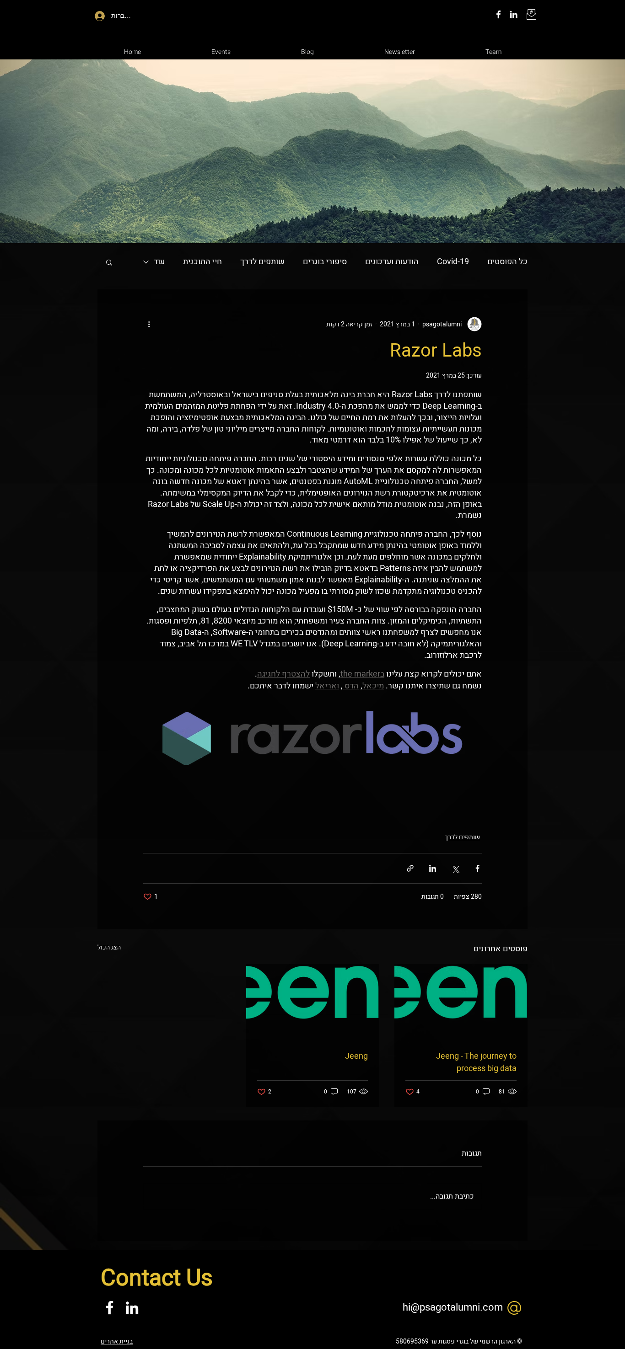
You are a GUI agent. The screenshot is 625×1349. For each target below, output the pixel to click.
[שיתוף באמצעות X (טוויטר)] (455, 868)
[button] (109, 262)
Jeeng (356, 1056)
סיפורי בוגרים (325, 261)
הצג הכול (109, 947)
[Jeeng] (312, 1001)
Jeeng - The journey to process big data (476, 1062)
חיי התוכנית (202, 261)
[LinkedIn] (513, 14)
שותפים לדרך (262, 261)
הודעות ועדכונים (392, 261)
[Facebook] (498, 14)
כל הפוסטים (507, 261)
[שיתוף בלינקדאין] (432, 868)
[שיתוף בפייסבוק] (477, 868)
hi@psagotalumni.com (453, 1307)
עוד (159, 261)
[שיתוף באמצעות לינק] (410, 868)
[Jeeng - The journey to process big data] (461, 1001)
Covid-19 (453, 261)
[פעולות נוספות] (148, 324)
